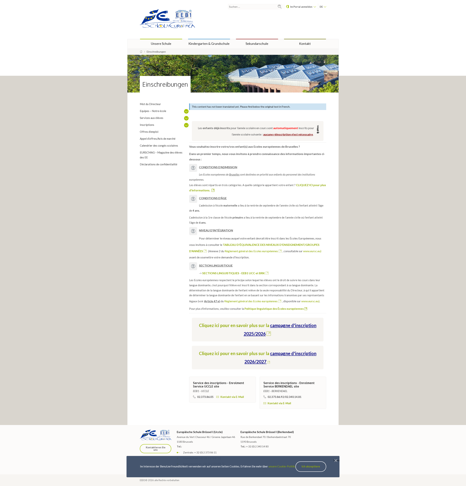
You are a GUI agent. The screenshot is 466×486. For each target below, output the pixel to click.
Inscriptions (147, 124)
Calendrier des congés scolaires (159, 145)
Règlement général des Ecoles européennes (251, 251)
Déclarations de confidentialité (158, 164)
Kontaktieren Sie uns (155, 448)
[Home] (141, 51)
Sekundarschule (257, 44)
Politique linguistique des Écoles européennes (274, 308)
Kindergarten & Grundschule (209, 44)
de (321, 6)
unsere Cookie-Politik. (281, 466)
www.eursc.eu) (312, 251)
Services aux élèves (151, 117)
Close (336, 460)
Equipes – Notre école (153, 111)
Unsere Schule (161, 44)
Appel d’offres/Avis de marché (157, 138)
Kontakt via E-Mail (232, 396)
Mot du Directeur (150, 104)
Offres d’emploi (149, 131)
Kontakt (305, 44)
